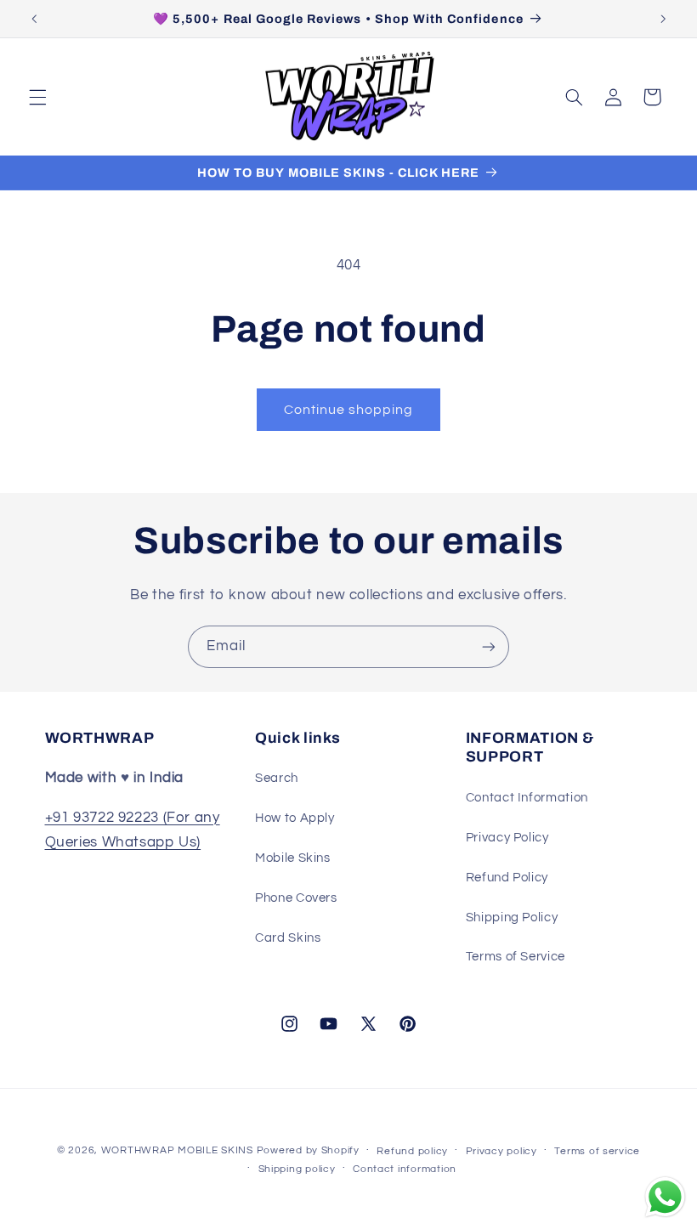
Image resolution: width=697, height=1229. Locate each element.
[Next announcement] (663, 18)
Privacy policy (501, 1151)
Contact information (404, 1169)
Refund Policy (507, 877)
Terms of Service (515, 956)
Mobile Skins (293, 858)
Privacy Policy (507, 837)
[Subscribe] (488, 646)
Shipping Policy (512, 917)
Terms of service (597, 1151)
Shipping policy (297, 1169)
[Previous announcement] (34, 18)
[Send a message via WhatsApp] (665, 1197)
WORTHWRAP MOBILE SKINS (177, 1150)
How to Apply (295, 818)
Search (276, 778)
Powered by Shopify (308, 1150)
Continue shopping (349, 409)
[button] (37, 96)
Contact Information (527, 797)
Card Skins (287, 938)
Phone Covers (296, 898)
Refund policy (412, 1151)
